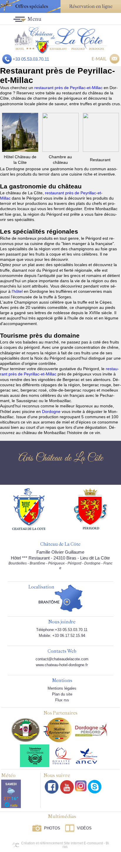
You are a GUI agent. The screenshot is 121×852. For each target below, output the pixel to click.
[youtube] (67, 787)
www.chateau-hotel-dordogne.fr (62, 665)
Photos (52, 828)
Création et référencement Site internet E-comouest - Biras (65, 845)
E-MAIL (99, 58)
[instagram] (81, 786)
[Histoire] (29, 508)
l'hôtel (18, 291)
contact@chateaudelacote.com (62, 659)
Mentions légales (62, 688)
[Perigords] (91, 508)
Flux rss (62, 700)
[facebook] (52, 787)
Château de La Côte (60, 544)
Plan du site (62, 694)
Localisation (41, 587)
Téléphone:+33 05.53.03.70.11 (62, 629)
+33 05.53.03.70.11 (31, 59)
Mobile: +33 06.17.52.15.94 (62, 635)
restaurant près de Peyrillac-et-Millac (69, 87)
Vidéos (84, 828)
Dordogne (52, 411)
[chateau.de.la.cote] (94, 786)
